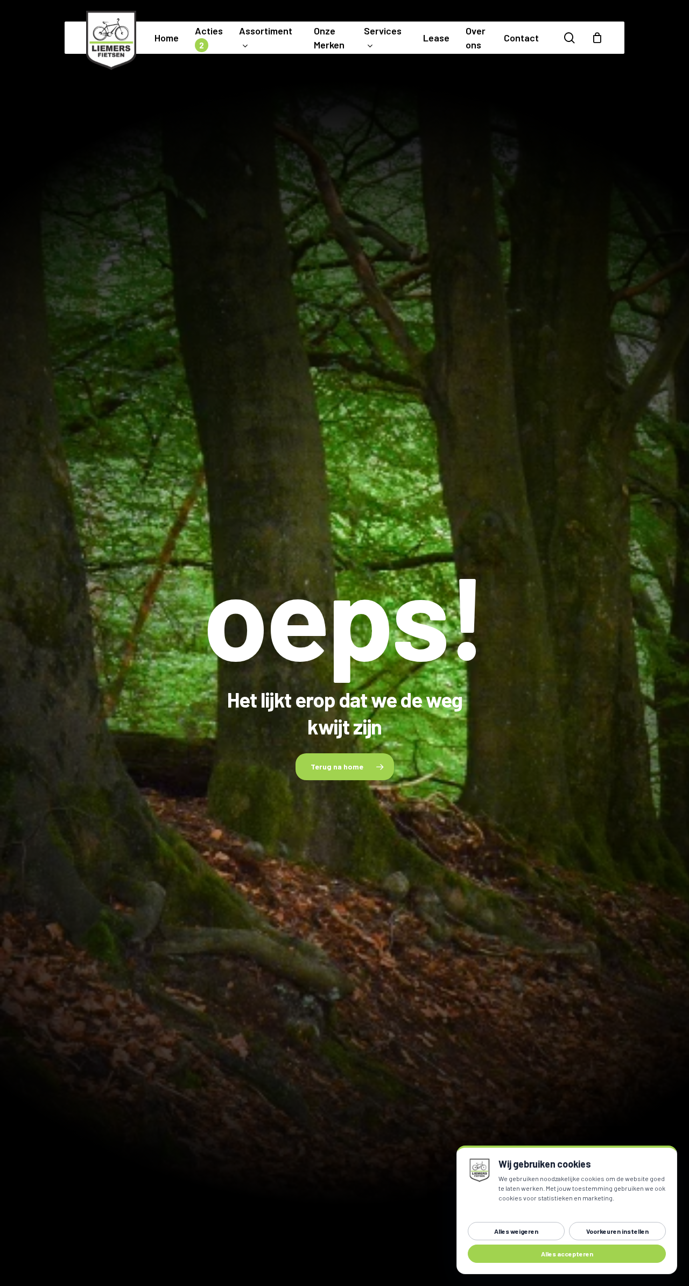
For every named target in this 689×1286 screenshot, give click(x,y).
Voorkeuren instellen (617, 1231)
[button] (345, 766)
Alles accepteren (567, 1253)
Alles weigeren (516, 1231)
